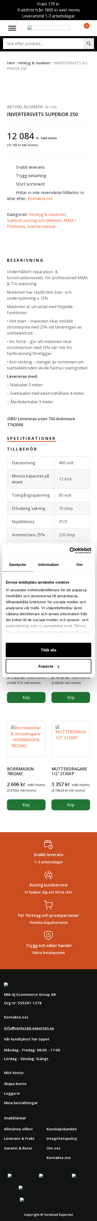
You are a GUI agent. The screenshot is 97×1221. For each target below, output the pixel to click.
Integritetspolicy (62, 1138)
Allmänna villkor (18, 1128)
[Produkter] (81, 28)
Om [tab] (79, 564)
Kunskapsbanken (62, 1128)
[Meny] (12, 28)
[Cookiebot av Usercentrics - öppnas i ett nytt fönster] (69, 550)
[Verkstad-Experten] (48, 28)
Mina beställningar (21, 1102)
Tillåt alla (48, 650)
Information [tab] (48, 564)
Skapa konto (15, 1083)
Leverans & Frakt (19, 1138)
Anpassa (45, 666)
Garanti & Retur (18, 1148)
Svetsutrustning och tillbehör (34, 220)
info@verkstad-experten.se (29, 1027)
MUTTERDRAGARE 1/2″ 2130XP (69, 771)
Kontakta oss (40, 198)
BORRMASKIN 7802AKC (20, 771)
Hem (11, 63)
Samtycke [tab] (17, 564)
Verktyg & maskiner (34, 63)
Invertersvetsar (41, 226)
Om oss (53, 1148)
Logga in (12, 1093)
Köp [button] (26, 697)
